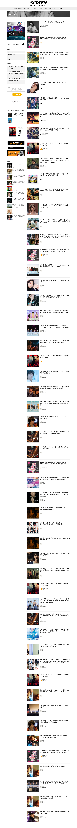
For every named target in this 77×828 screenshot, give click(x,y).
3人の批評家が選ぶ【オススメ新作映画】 (15, 71)
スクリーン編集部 (45, 25)
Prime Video (10, 56)
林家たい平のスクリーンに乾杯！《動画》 (16, 66)
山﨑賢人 (12, 14)
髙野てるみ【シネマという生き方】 (14, 75)
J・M (43, 57)
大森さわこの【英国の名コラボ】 (14, 80)
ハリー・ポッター (11, 52)
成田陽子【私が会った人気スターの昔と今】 (16, 73)
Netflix (9, 59)
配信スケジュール (11, 54)
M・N (43, 194)
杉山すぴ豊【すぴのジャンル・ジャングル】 (16, 68)
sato (43, 226)
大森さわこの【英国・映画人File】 (14, 78)
